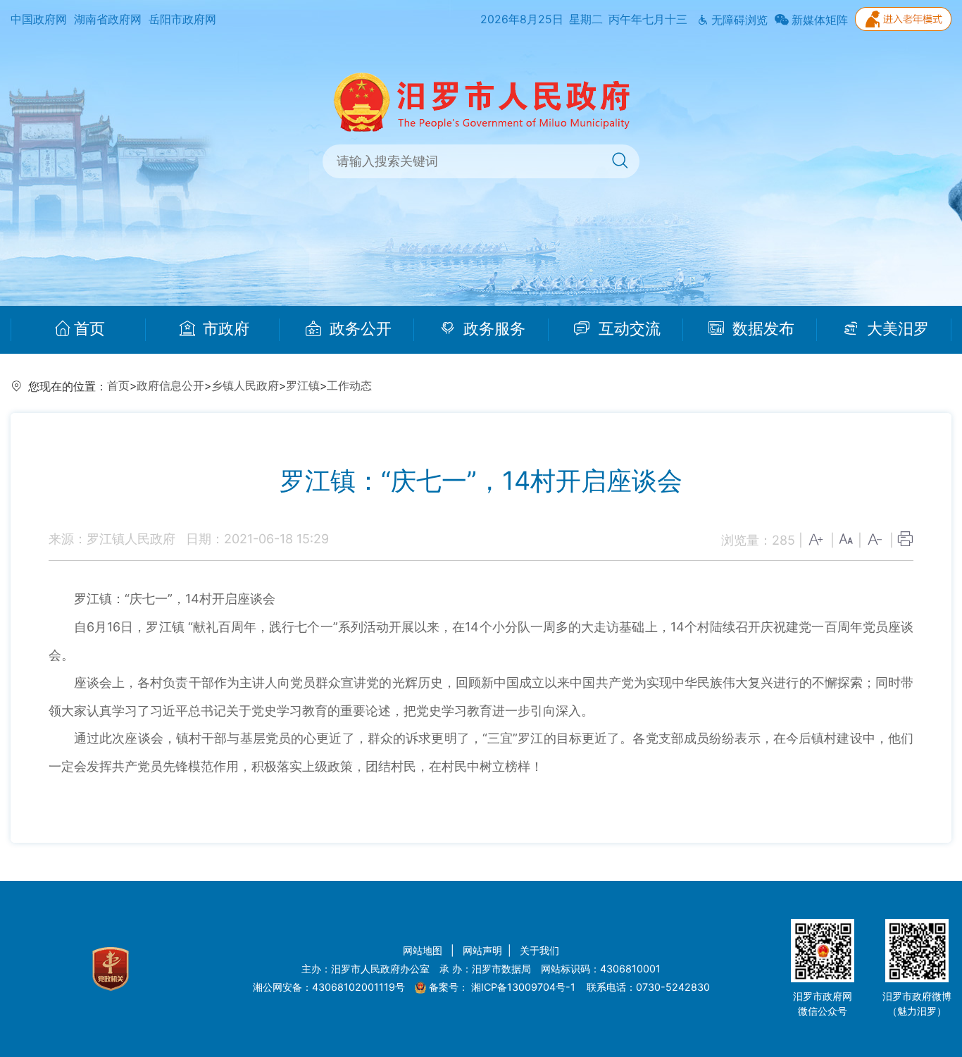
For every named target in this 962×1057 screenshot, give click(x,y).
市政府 (224, 329)
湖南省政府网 (108, 19)
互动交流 (627, 329)
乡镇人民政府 (245, 385)
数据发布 (761, 329)
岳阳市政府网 (182, 19)
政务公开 (358, 329)
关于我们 (539, 950)
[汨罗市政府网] (481, 101)
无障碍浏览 (738, 20)
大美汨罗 (896, 329)
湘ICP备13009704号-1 (524, 987)
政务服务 (492, 329)
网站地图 (424, 950)
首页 (89, 329)
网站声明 (482, 950)
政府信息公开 (170, 385)
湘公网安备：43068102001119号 (329, 987)
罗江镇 (303, 385)
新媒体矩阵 (818, 20)
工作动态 (349, 385)
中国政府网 (39, 19)
